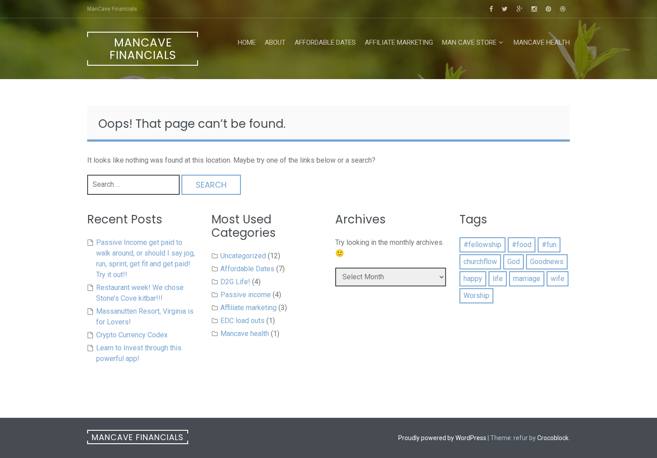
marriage (526, 278)
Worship (476, 295)
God (513, 261)
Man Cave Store (469, 42)
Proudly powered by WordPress (442, 437)
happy (472, 278)
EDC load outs (242, 320)
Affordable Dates (325, 42)
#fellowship (482, 244)
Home (247, 42)
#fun (549, 244)
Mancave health (542, 42)
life (498, 278)
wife (557, 278)
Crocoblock (553, 437)
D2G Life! (235, 281)
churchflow (480, 261)
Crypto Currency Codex (132, 335)
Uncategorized (243, 256)
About (275, 42)
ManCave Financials (143, 49)
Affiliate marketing (399, 42)
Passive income (245, 294)
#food (521, 244)
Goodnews (547, 261)
